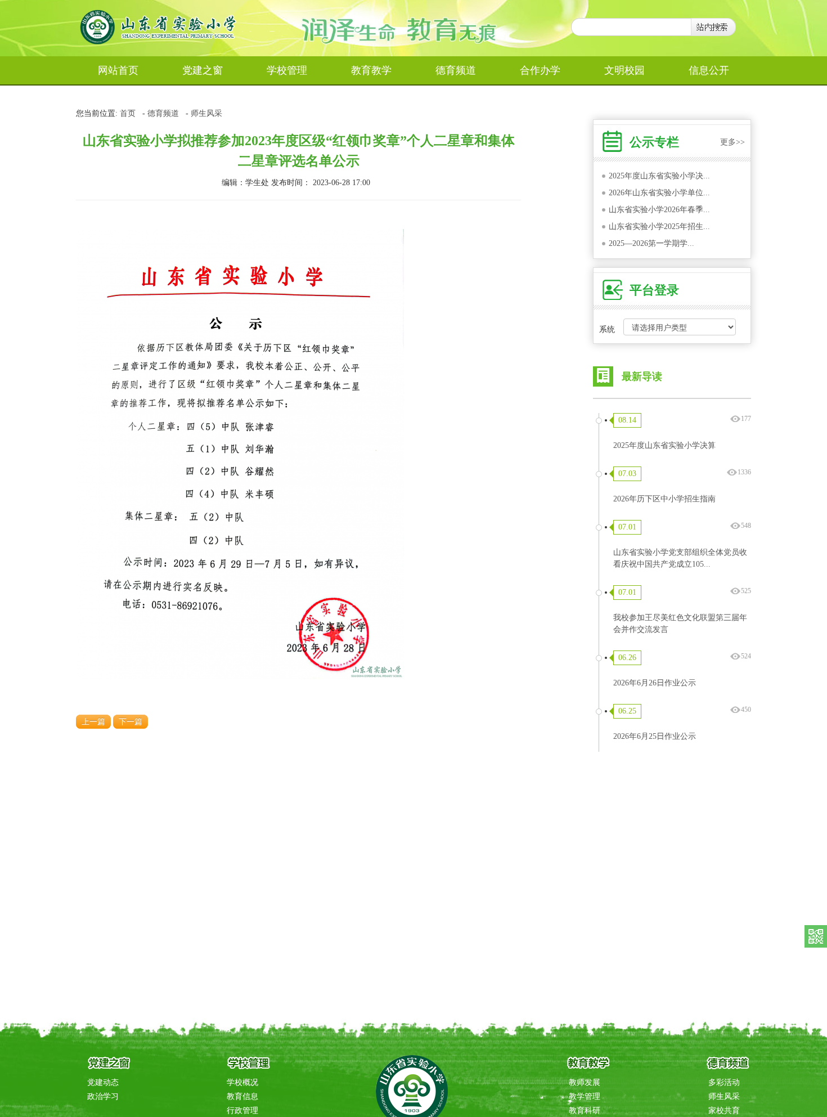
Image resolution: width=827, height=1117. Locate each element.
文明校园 (624, 70)
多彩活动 (724, 1082)
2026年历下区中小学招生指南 (664, 499)
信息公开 (709, 70)
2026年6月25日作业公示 (654, 736)
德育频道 (455, 70)
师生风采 (206, 113)
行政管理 (242, 1110)
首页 (128, 113)
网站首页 (118, 70)
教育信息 (242, 1096)
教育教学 (371, 70)
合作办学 (540, 70)
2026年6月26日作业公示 (654, 683)
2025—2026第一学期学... (651, 243)
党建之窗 (202, 70)
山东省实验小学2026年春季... (659, 209)
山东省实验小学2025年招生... (659, 226)
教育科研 (584, 1110)
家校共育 (724, 1110)
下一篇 (130, 721)
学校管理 (287, 70)
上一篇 (93, 721)
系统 (607, 329)
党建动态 (103, 1082)
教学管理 (584, 1096)
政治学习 (103, 1096)
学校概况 (242, 1082)
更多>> (732, 142)
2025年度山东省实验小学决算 (664, 445)
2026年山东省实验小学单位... (659, 193)
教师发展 (584, 1082)
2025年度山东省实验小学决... (659, 176)
